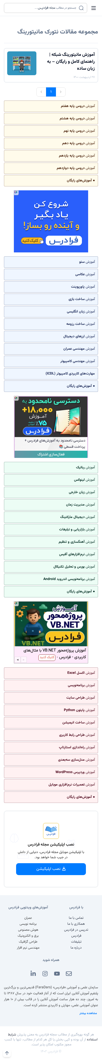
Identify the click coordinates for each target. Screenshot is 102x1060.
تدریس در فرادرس (76, 930)
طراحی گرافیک (28, 942)
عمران (28, 918)
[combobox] (42, 7)
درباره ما (76, 948)
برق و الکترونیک (28, 936)
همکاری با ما (76, 924)
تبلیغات (76, 942)
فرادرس (76, 936)
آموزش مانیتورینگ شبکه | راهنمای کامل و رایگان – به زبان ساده (71, 61)
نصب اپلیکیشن (48, 869)
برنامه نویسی (28, 924)
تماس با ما (76, 918)
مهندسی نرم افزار (28, 948)
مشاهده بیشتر (88, 1013)
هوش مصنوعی (28, 930)
